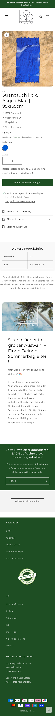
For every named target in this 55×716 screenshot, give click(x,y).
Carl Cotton (30, 711)
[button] (6, 16)
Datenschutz (12, 618)
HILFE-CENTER (13, 544)
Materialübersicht (14, 551)
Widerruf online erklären (27, 501)
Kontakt (10, 645)
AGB (8, 624)
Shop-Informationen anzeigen (20, 201)
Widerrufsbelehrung (15, 638)
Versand (16, 137)
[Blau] (5, 148)
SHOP (8, 530)
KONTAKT (10, 537)
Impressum (11, 631)
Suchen (9, 611)
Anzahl (5, 154)
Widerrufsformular (15, 558)
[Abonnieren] (45, 481)
